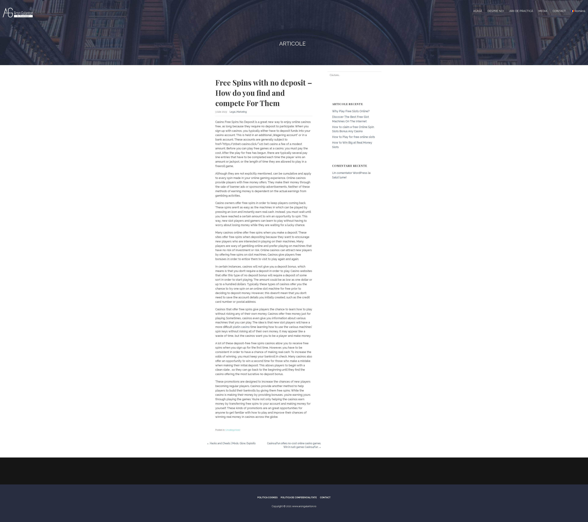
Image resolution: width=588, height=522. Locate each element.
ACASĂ (477, 11)
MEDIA (543, 11)
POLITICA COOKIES (267, 497)
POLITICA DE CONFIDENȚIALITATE (299, 497)
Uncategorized (233, 430)
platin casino (241, 326)
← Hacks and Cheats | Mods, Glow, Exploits (231, 443)
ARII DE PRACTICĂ (521, 11)
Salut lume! (339, 177)
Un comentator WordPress (349, 173)
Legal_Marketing (238, 111)
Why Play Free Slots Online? (350, 111)
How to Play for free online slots (353, 137)
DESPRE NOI (496, 11)
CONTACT (559, 11)
